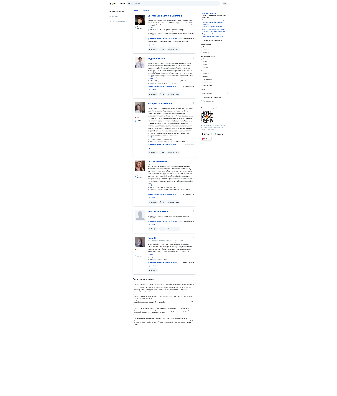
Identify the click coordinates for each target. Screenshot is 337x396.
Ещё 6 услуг (151, 224)
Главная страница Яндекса (110, 3)
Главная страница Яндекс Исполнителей (117, 3)
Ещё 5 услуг (151, 148)
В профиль (151, 27)
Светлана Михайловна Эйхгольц (165, 16)
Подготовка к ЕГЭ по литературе (212, 26)
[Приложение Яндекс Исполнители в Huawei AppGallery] (206, 138)
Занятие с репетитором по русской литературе (212, 23)
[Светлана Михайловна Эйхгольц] (140, 20)
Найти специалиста (118, 11)
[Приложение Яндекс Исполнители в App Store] (206, 134)
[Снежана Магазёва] (140, 166)
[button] (153, 49)
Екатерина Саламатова (160, 103)
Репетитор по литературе (208, 13)
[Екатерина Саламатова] (140, 107)
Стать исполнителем (118, 21)
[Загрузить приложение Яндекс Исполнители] (214, 117)
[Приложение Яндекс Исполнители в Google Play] (219, 134)
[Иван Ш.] (140, 242)
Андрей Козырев (156, 58)
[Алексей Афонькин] (140, 215)
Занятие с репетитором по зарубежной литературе (163, 38)
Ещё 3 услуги (152, 265)
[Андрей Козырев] (140, 62)
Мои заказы (115, 16)
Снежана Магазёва (157, 162)
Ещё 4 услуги (152, 89)
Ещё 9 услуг (151, 44)
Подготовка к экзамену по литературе (213, 31)
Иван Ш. (152, 238)
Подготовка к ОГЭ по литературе (212, 34)
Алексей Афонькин (158, 211)
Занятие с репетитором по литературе (213, 20)
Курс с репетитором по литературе (212, 36)
